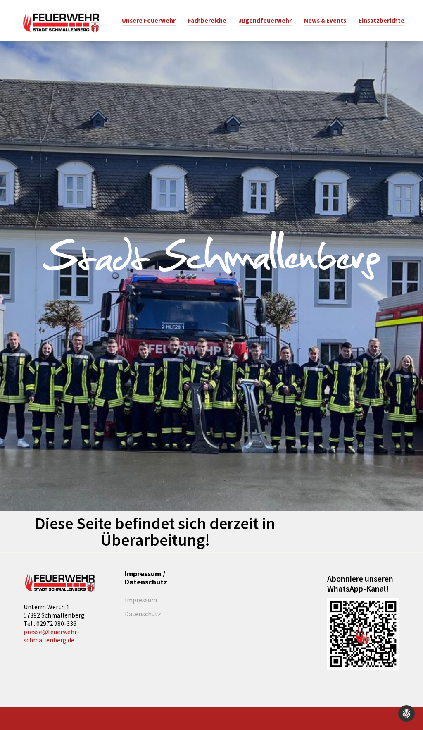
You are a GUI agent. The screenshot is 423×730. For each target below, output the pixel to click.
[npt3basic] (60, 20)
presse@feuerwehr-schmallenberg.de (51, 635)
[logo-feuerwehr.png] (60, 581)
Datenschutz (143, 614)
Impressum (141, 600)
